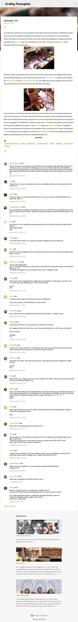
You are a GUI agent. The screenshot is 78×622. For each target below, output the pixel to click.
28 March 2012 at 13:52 (18, 243)
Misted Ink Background (23, 535)
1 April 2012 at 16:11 (17, 482)
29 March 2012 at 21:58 (18, 458)
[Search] (33, 3)
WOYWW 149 (20, 563)
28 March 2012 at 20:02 (18, 352)
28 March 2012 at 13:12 (18, 232)
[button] (5, 27)
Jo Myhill (22, 143)
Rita (11, 376)
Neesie (12, 487)
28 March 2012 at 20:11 (18, 370)
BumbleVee (13, 311)
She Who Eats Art (42, 143)
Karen (12, 296)
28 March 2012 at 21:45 (18, 383)
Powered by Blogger (40, 615)
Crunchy (38, 125)
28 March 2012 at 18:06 (18, 316)
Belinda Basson (15, 163)
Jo (46, 122)
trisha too (13, 358)
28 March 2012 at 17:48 (18, 291)
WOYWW (7, 146)
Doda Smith (14, 476)
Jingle (12, 238)
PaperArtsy (52, 125)
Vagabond (59, 143)
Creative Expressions (28, 81)
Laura (11, 450)
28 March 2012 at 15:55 (18, 256)
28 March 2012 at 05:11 (18, 176)
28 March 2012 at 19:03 (18, 339)
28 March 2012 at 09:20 (18, 216)
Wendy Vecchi (11, 81)
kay (11, 221)
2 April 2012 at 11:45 (17, 502)
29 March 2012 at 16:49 (18, 445)
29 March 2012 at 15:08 (18, 417)
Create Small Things (22, 595)
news (16, 42)
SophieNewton (15, 463)
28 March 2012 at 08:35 (18, 201)
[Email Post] (5, 141)
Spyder (12, 389)
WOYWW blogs (43, 131)
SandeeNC (13, 345)
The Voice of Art (51, 78)
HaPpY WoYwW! (57, 395)
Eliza (11, 407)
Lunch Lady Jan (15, 262)
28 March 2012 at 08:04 (18, 188)
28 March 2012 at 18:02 (18, 305)
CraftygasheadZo (16, 207)
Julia (5, 131)
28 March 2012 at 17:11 (18, 273)
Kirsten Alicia (14, 423)
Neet (11, 434)
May (11, 249)
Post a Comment (9, 506)
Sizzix (62, 42)
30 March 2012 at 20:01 (18, 471)
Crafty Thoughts (17, 4)
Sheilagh (12, 322)
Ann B (12, 278)
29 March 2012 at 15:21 (18, 429)
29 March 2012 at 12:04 (18, 401)
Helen (11, 194)
